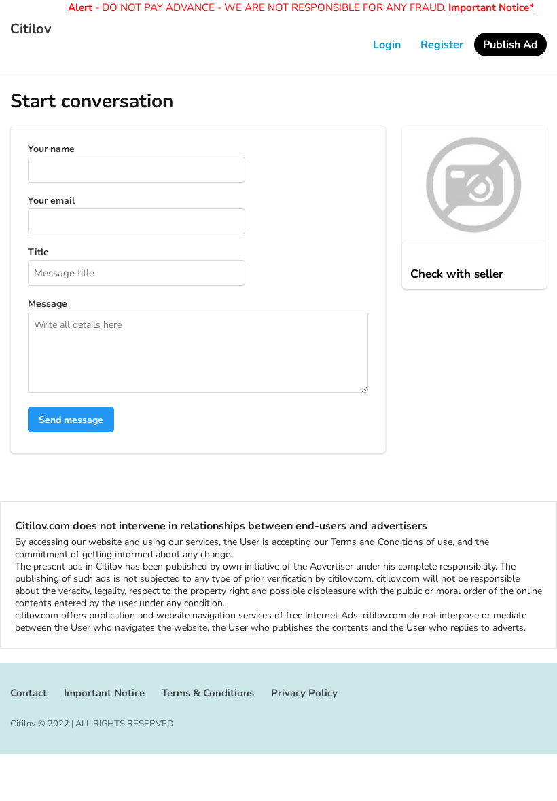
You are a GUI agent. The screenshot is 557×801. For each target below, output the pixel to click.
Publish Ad (510, 44)
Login (387, 44)
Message (47, 304)
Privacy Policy (304, 693)
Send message (71, 419)
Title (38, 252)
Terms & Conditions (208, 693)
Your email (51, 201)
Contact (28, 693)
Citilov (31, 29)
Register (441, 44)
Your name (51, 149)
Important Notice (104, 693)
